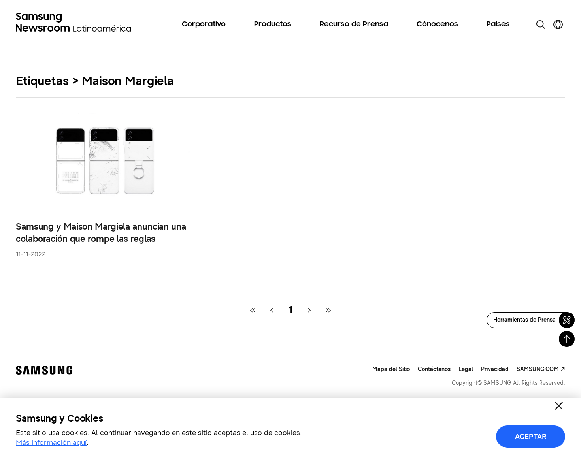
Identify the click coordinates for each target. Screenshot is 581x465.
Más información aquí (51, 442)
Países (498, 24)
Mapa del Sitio (391, 369)
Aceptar (531, 436)
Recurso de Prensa (354, 24)
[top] (567, 339)
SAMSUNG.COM (538, 369)
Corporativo (204, 24)
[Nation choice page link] (558, 24)
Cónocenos (437, 24)
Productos (272, 24)
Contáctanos (434, 369)
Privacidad (495, 369)
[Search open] (541, 24)
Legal (465, 369)
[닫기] (559, 405)
